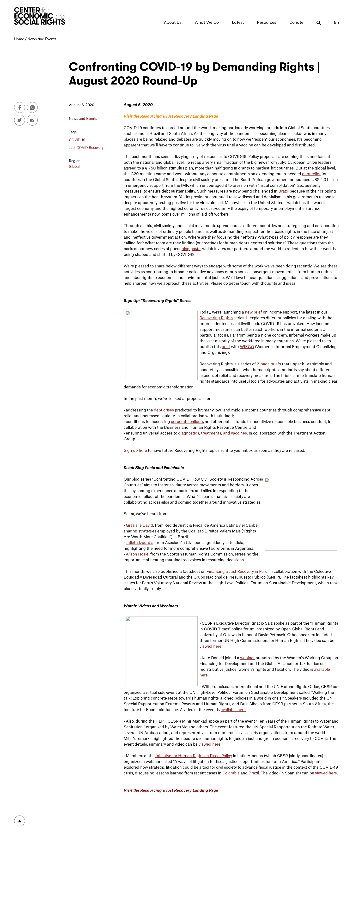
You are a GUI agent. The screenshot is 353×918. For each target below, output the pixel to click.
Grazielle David (139, 525)
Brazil (284, 190)
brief (226, 346)
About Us (172, 22)
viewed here (210, 646)
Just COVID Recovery (86, 147)
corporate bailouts (187, 421)
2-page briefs (269, 363)
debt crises (164, 409)
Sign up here (135, 450)
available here (233, 709)
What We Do (207, 22)
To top (19, 820)
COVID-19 (77, 140)
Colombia (231, 772)
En (336, 22)
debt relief (311, 173)
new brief (253, 311)
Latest (238, 22)
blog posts (191, 248)
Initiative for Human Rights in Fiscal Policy (193, 755)
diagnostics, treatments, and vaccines (212, 432)
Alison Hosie (137, 553)
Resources (266, 22)
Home (19, 39)
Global (74, 166)
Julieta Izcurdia (139, 542)
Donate (296, 22)
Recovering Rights (216, 317)
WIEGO (247, 346)
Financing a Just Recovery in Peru (237, 571)
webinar (247, 657)
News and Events (42, 39)
